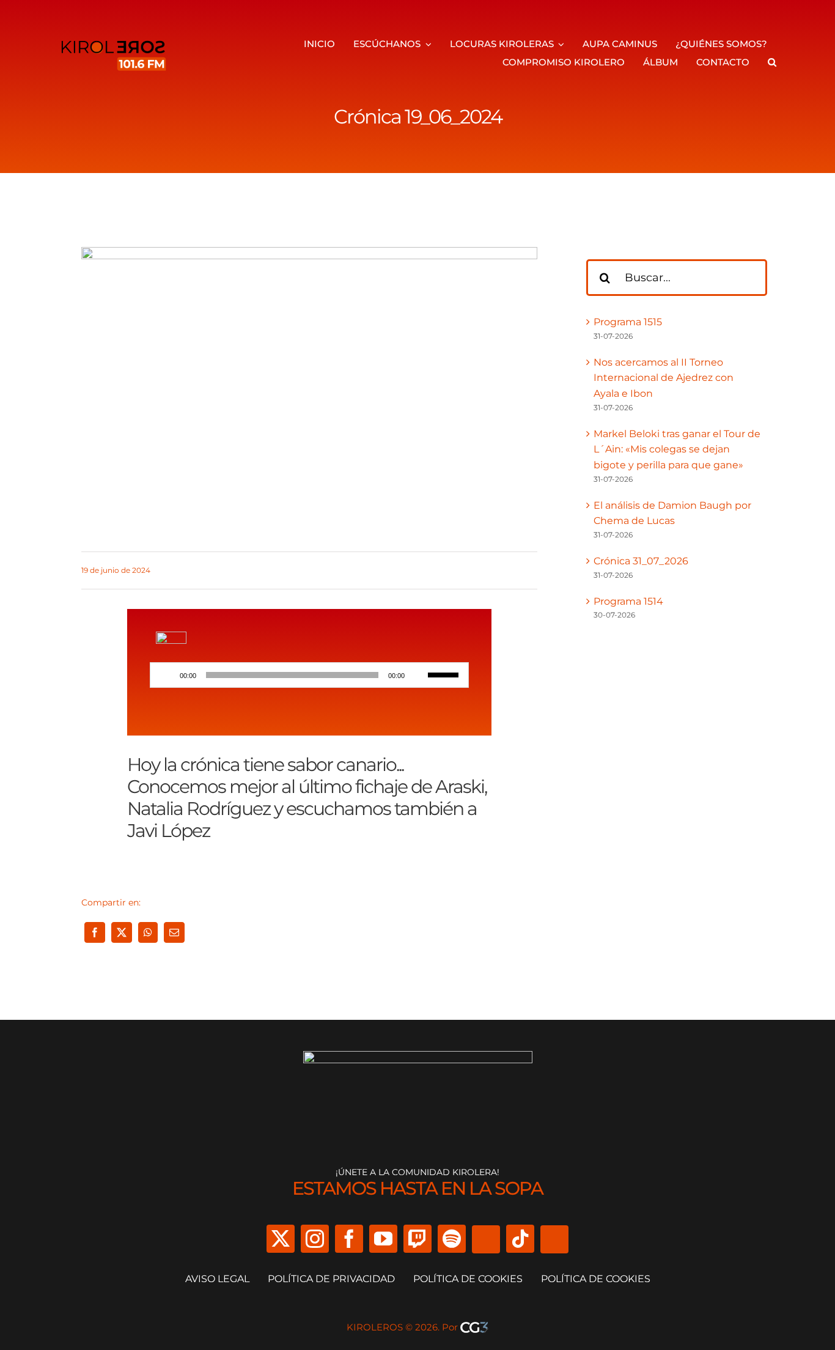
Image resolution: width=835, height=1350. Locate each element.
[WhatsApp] (148, 932)
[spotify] (452, 1239)
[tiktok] (520, 1239)
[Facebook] (94, 932)
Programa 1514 (628, 601)
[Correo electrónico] (174, 932)
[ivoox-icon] (171, 636)
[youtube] (383, 1239)
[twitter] (281, 1239)
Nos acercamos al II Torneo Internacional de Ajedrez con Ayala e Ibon (664, 377)
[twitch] (417, 1239)
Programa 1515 (628, 322)
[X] (121, 932)
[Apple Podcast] (554, 1239)
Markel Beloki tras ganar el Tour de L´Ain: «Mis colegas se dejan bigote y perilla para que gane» (677, 449)
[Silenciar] (418, 675)
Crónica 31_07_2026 (641, 561)
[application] (309, 675)
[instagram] (315, 1239)
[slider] (445, 674)
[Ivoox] (486, 1239)
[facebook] (349, 1239)
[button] (772, 62)
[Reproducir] (166, 675)
